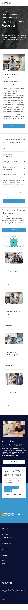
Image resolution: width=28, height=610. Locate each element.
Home (3, 12)
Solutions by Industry (7, 538)
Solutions (10, 12)
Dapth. (7, 601)
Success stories (6, 567)
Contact (4, 561)
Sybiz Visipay (5, 549)
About (3, 564)
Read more (8, 285)
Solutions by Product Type (10, 15)
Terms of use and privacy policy (8, 596)
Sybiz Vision (5, 534)
